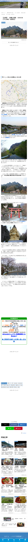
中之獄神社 (22, 221)
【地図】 (21, 325)
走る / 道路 (17, 387)
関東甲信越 (5, 383)
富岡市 (14, 385)
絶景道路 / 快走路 (6, 387)
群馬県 (12, 387)
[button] (25, 311)
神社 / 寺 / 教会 (19, 385)
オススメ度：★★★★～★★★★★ (15, 383)
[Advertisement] (14, 60)
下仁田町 (4, 385)
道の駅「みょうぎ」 (17, 134)
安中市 (9, 385)
